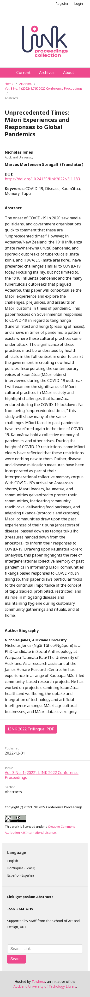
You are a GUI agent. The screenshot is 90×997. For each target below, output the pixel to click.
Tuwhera (38, 981)
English (12, 861)
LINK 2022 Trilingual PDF (31, 729)
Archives (46, 72)
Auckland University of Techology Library (44, 986)
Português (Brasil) (21, 868)
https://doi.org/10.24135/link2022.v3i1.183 (42, 179)
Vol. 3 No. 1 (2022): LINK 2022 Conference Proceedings (44, 88)
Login (78, 3)
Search (16, 959)
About (68, 72)
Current (23, 72)
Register (61, 3)
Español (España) (20, 875)
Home (9, 83)
